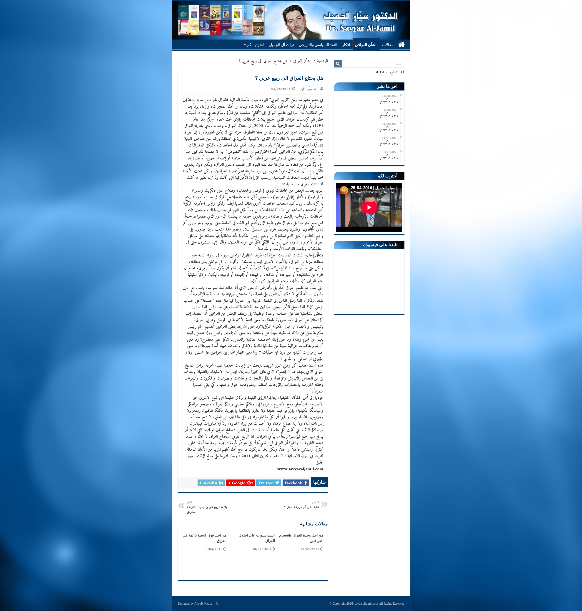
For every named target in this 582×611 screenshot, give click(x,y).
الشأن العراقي (366, 45)
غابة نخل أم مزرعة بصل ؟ (301, 505)
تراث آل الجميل (281, 45)
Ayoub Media (203, 603)
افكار (346, 45)
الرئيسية (402, 44)
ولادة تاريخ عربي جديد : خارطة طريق (207, 507)
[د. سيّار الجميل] (291, 20)
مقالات (387, 45)
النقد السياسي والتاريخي (318, 45)
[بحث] (338, 63)
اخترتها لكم (255, 45)
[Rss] (217, 603)
